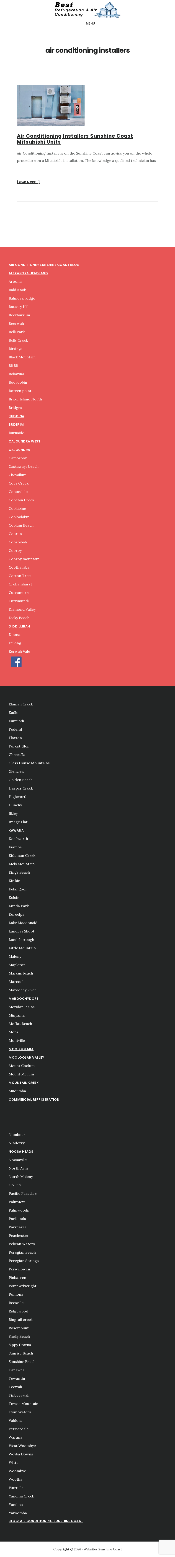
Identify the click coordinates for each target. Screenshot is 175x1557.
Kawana (16, 830)
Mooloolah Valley (26, 1057)
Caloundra (19, 449)
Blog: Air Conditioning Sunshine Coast (46, 1521)
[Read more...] (28, 182)
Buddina (16, 416)
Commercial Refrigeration (34, 1099)
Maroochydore (23, 998)
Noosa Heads (21, 1151)
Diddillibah (19, 626)
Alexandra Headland (28, 273)
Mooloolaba (21, 1049)
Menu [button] (90, 23)
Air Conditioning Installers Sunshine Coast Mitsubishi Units (75, 138)
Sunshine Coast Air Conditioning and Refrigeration (87, 10)
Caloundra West (24, 441)
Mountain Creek (24, 1082)
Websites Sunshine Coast (103, 1549)
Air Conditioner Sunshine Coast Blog (44, 264)
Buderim (16, 424)
